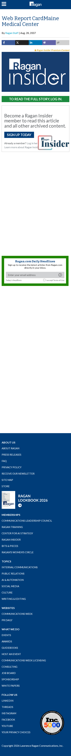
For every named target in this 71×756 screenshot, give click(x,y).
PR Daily (7, 620)
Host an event (11, 654)
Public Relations (13, 573)
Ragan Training (12, 526)
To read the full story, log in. (35, 99)
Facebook (8, 719)
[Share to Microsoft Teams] (49, 42)
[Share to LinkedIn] (35, 42)
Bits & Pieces (10, 545)
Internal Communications (20, 567)
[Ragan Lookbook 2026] (25, 499)
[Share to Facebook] (8, 42)
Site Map (7, 479)
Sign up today (19, 135)
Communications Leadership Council (27, 520)
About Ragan (10, 448)
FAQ (4, 460)
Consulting (9, 666)
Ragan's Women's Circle (18, 552)
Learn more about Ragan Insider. (22, 147)
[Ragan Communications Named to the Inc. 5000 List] (52, 722)
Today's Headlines (14, 280)
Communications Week (17, 613)
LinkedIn (7, 700)
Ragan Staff (11, 32)
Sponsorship (10, 679)
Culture (7, 592)
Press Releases (11, 454)
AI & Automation (13, 579)
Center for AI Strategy (17, 533)
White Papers (11, 685)
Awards (7, 641)
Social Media (10, 586)
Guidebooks (10, 647)
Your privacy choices (16, 732)
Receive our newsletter (18, 473)
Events (6, 635)
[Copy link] (62, 42)
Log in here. (33, 143)
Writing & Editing (14, 598)
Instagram (9, 713)
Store (6, 486)
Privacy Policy (11, 467)
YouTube (7, 725)
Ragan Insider (11, 539)
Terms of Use (58, 280)
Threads (7, 706)
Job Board (9, 673)
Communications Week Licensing (24, 660)
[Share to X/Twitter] (22, 42)
